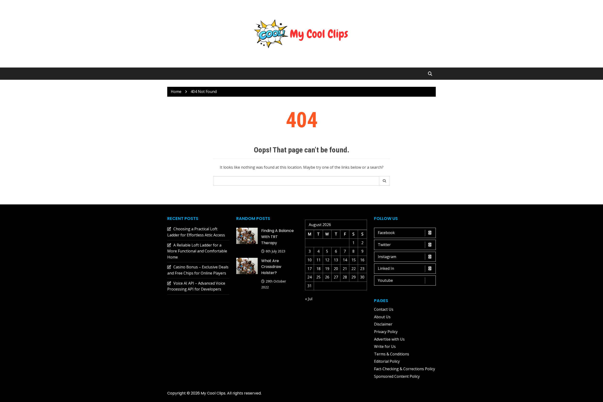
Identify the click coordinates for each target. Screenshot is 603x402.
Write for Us (385, 346)
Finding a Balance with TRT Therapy (277, 236)
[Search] (384, 181)
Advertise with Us (389, 339)
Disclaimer (383, 324)
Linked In (386, 268)
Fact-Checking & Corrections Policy (404, 368)
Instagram (387, 256)
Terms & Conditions (391, 354)
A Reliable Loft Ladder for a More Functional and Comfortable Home (197, 251)
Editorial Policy (387, 361)
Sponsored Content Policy (397, 376)
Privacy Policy (386, 331)
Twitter (384, 244)
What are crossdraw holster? (271, 266)
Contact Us (383, 309)
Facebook (386, 232)
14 (345, 260)
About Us (382, 316)
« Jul (308, 298)
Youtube (385, 280)
